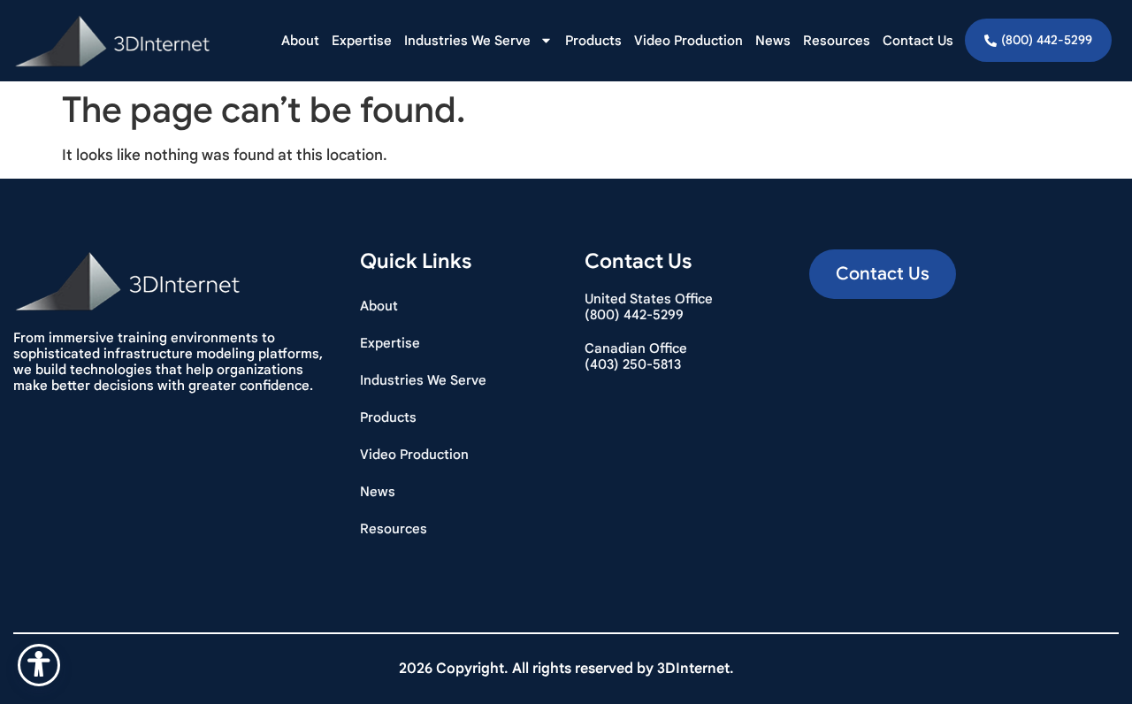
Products (593, 41)
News (773, 41)
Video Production (688, 41)
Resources (836, 41)
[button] (882, 274)
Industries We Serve (467, 41)
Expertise (362, 41)
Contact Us (918, 41)
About (300, 41)
